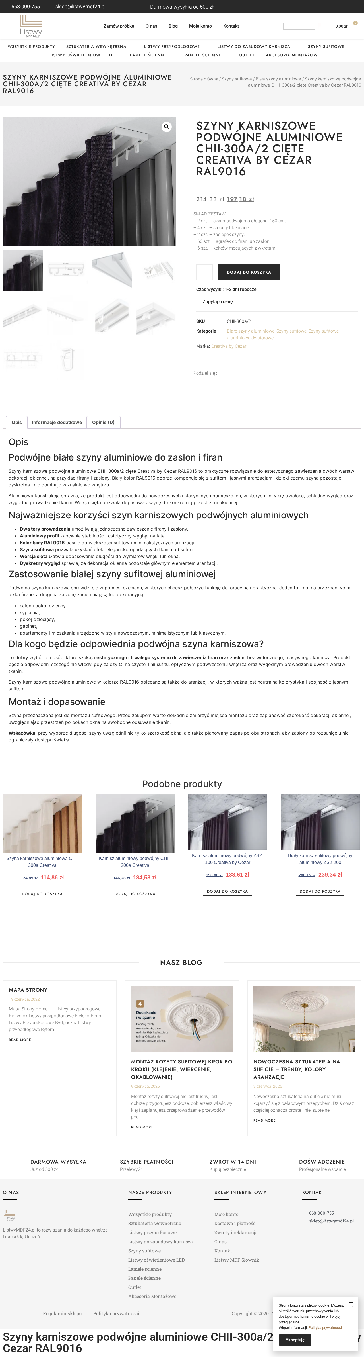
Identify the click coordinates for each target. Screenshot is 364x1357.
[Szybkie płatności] (110, 1163)
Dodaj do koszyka (249, 272)
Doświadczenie (322, 1162)
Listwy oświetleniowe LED (80, 55)
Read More (20, 1039)
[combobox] (299, 26)
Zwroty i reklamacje (235, 1232)
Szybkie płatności (146, 1162)
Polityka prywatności (116, 1313)
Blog (173, 26)
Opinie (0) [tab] (103, 422)
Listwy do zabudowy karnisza (254, 46)
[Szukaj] (319, 26)
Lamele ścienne (148, 55)
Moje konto (200, 26)
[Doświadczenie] (289, 1163)
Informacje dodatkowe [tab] (57, 422)
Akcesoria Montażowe (293, 55)
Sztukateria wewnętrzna (96, 46)
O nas (151, 26)
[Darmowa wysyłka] (20, 1163)
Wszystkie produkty (31, 46)
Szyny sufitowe (326, 46)
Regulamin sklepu (62, 1313)
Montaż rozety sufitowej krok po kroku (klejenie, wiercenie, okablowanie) (182, 1069)
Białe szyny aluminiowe (278, 78)
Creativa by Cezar (228, 346)
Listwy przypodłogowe (172, 46)
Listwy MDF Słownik (236, 1260)
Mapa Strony (28, 990)
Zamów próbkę (119, 26)
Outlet (247, 55)
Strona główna (204, 78)
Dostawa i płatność (234, 1223)
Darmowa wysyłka (58, 1162)
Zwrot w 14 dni (233, 1162)
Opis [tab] (17, 422)
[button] (167, 127)
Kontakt (231, 26)
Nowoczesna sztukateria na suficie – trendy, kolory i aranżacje (296, 1069)
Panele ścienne (203, 55)
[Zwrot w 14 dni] (199, 1163)
